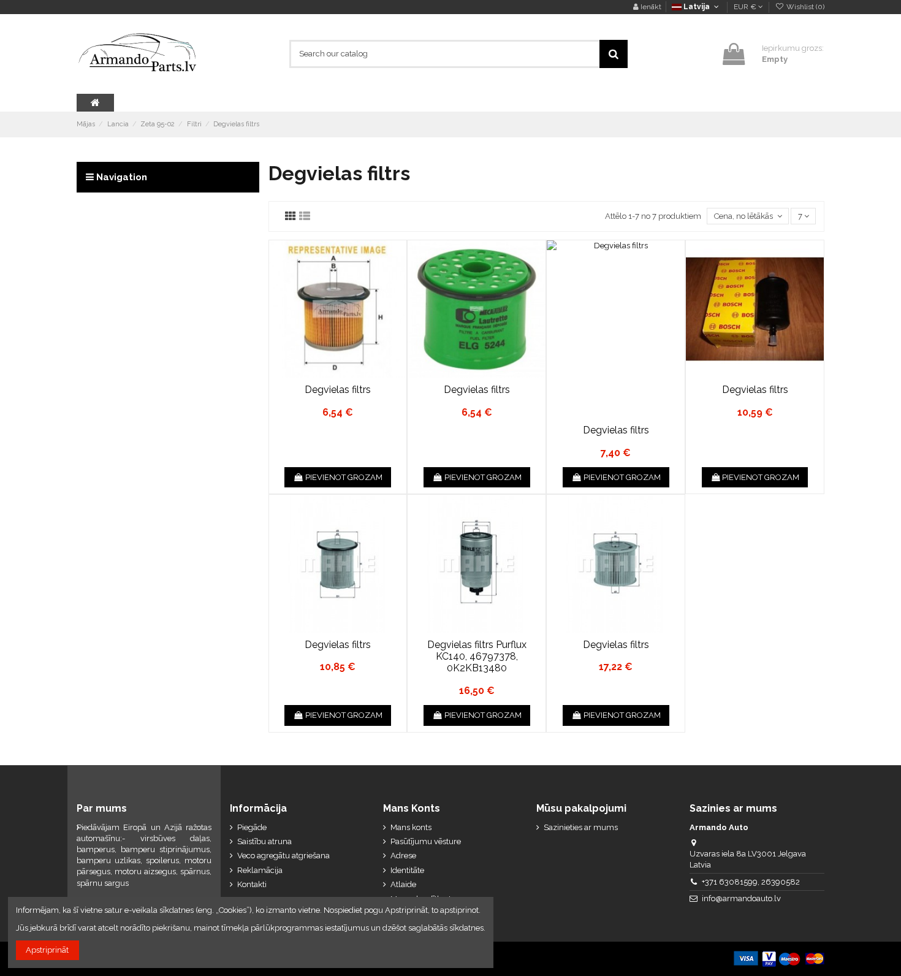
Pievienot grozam (343, 477)
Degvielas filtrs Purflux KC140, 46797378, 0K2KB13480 (477, 656)
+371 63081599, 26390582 (751, 881)
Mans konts (410, 827)
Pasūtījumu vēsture (425, 841)
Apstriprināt (47, 950)
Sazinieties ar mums (581, 827)
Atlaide (403, 884)
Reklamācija (260, 870)
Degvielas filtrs (338, 389)
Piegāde (252, 827)
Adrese (403, 855)
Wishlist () (804, 6)
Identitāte (407, 870)
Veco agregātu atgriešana (283, 855)
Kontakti (252, 884)
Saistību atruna (264, 841)
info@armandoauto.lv (741, 898)
